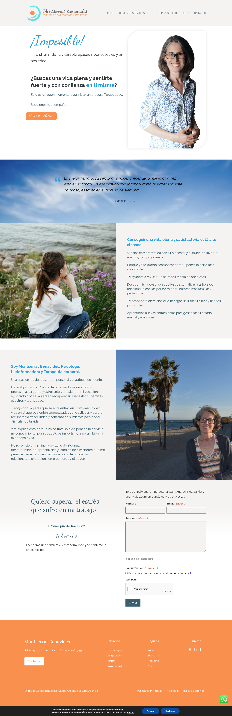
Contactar (34, 661)
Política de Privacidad (149, 690)
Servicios (138, 13)
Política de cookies (193, 690)
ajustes (130, 712)
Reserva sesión (116, 666)
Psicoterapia (114, 650)
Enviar (133, 602)
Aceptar (151, 711)
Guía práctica (114, 655)
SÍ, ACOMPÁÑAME (41, 116)
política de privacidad (176, 573)
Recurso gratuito (167, 13)
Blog (185, 13)
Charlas (111, 660)
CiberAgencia (90, 690)
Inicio (111, 13)
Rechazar (170, 711)
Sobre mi (123, 13)
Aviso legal (172, 690)
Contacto (199, 13)
